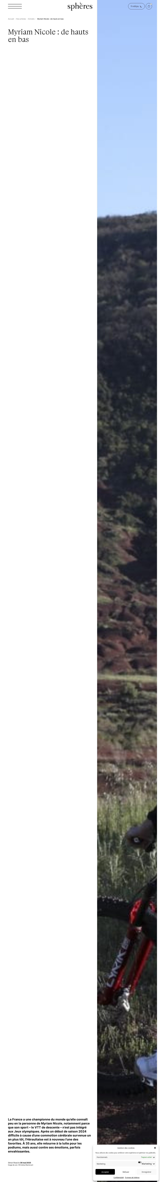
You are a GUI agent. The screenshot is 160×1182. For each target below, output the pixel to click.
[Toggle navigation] (15, 6)
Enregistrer (146, 1172)
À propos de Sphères (132, 1177)
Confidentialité (119, 1177)
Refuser (126, 1172)
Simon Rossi (13, 1163)
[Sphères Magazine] (80, 6)
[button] (155, 1148)
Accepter (105, 1172)
